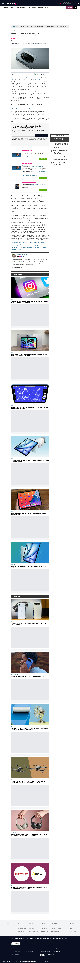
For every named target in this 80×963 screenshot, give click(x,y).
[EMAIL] (25, 256)
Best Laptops (31, 923)
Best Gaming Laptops (33, 926)
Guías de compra (31, 7)
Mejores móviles (50, 26)
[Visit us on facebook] (64, 3)
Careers (27, 954)
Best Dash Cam (72, 926)
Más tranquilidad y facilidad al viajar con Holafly (60, 163)
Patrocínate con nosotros (45, 951)
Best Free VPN (18, 926)
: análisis (18, 244)
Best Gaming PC (32, 928)
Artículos (40, 7)
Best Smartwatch (44, 931)
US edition (29, 961)
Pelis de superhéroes (61, 26)
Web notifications (58, 951)
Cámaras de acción (39, 26)
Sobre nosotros (15, 948)
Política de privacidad (16, 951)
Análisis (12, 7)
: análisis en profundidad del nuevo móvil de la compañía (29, 108)
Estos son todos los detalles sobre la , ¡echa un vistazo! (28, 242)
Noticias (6, 7)
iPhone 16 (29, 26)
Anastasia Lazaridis (21, 38)
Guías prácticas (20, 7)
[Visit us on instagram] (68, 3)
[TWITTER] (18, 256)
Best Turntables (54, 923)
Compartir (15, 74)
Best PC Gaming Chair (33, 931)
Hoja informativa (45, 74)
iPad (16, 30)
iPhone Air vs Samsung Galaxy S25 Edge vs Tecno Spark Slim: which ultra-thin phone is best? (60, 158)
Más (46, 7)
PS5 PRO (22, 26)
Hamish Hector (36, 38)
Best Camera (71, 923)
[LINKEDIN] (22, 256)
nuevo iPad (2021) (39, 79)
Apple (27, 77)
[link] (16, 155)
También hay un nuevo (21, 107)
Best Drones (71, 928)
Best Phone (43, 923)
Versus (13, 38)
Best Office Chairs (55, 931)
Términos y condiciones (59, 948)
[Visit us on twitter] (66, 3)
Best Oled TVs (44, 928)
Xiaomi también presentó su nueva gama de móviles (27, 246)
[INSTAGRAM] (20, 256)
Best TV (42, 926)
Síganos (38, 74)
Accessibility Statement (16, 954)
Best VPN (17, 923)
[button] (77, 3)
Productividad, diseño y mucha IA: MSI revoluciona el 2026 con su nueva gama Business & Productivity (60, 145)
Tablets (12, 30)
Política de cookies (29, 951)
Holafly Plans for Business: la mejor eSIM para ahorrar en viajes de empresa (60, 152)
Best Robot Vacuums (73, 931)
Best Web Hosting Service (21, 928)
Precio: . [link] (25, 156)
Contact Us (42, 948)
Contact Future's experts (31, 948)
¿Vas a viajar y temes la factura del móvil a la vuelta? (60, 139)
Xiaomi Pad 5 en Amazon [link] (37, 166)
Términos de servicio (28, 138)
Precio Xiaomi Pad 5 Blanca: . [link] (30, 175)
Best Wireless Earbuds (56, 928)
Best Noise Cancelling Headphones (58, 926)
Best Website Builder (20, 931)
